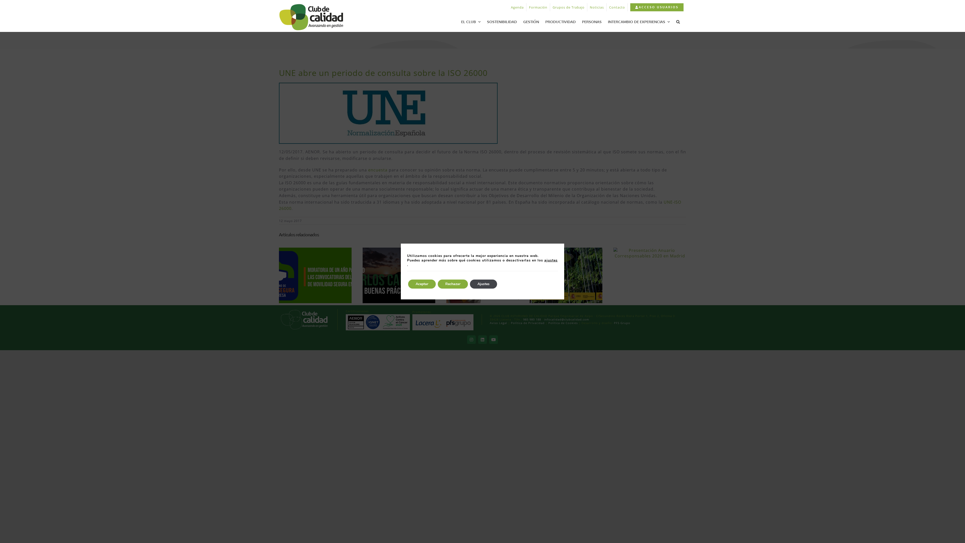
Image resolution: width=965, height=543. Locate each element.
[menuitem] (657, 7)
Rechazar (452, 284)
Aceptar (422, 284)
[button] (678, 22)
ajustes (551, 260)
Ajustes (483, 284)
